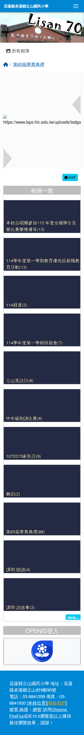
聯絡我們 (57, 703)
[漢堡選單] (75, 6)
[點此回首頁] (42, 27)
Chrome (59, 709)
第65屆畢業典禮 (28, 64)
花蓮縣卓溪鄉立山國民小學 (26, 6)
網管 (37, 709)
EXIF (72, 177)
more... (73, 617)
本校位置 (37, 703)
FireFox (16, 716)
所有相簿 (19, 51)
